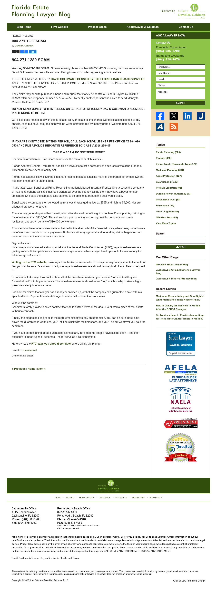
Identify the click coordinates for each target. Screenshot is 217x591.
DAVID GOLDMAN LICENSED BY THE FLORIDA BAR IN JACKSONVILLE (98, 79)
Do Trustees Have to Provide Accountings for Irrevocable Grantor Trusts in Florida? (180, 317)
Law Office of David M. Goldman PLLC (49, 580)
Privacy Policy (86, 497)
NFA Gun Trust (167, 217)
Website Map (138, 497)
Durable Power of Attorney (173, 193)
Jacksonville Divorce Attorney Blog (176, 278)
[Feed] (174, 127)
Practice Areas (97, 26)
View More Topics (166, 223)
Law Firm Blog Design (188, 580)
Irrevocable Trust (168, 199)
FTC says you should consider (51, 343)
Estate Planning (168, 152)
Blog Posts (156, 497)
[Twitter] (174, 116)
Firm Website (59, 26)
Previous (19, 368)
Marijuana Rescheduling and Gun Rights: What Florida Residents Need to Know (180, 298)
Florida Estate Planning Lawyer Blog (41, 11)
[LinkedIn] (187, 116)
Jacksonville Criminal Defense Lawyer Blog (178, 271)
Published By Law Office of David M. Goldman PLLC (183, 11)
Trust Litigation (167, 211)
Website (70, 497)
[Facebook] (160, 116)
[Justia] (201, 116)
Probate (163, 158)
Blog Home (24, 26)
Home (31, 368)
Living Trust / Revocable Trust (176, 164)
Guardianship (167, 181)
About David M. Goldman (143, 26)
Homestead (165, 205)
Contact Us (121, 497)
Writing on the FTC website (29, 262)
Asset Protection (169, 176)
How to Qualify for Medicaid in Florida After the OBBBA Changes (178, 307)
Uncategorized (30, 350)
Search (180, 246)
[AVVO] (160, 127)
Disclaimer (104, 497)
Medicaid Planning (170, 170)
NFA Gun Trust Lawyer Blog (172, 264)
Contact (186, 26)
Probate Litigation (169, 187)
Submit (180, 102)
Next (41, 368)
